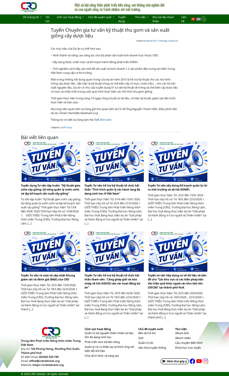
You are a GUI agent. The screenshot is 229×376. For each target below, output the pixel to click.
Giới (140, 338)
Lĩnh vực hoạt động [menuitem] (69, 17)
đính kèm (105, 120)
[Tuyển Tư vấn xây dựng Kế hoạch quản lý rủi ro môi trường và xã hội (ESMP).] (178, 162)
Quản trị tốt (145, 343)
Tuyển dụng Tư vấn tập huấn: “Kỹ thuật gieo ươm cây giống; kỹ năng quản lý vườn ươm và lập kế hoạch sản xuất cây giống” (50, 189)
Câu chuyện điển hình (189, 343)
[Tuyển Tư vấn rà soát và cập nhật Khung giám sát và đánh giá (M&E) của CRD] (51, 251)
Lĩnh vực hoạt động (98, 329)
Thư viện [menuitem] (141, 17)
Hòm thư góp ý (177, 361)
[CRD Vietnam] (29, 7)
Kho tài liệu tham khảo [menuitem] (163, 19)
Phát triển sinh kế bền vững (102, 342)
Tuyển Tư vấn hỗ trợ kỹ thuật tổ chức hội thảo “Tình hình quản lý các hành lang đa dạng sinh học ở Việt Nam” (112, 189)
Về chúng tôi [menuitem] (31, 17)
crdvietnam (172, 40)
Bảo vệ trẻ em (147, 333)
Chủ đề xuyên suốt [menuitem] (100, 17)
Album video (183, 338)
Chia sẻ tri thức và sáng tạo (102, 356)
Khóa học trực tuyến (188, 348)
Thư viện (181, 329)
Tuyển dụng (66, 127)
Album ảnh (182, 333)
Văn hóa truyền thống (152, 348)
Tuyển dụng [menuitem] (122, 19)
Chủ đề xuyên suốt (150, 329)
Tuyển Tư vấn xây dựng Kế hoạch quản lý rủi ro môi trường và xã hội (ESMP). (177, 187)
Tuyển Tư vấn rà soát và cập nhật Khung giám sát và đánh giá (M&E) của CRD (48, 277)
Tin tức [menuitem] (48, 19)
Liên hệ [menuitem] (183, 19)
